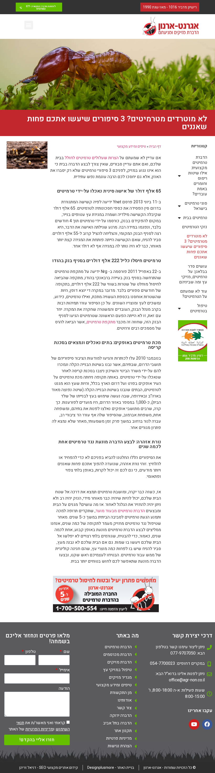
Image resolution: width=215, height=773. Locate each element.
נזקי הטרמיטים (194, 227)
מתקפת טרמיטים (101, 322)
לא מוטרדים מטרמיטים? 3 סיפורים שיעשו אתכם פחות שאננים (194, 246)
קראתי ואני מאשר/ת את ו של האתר (39, 726)
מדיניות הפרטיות (39, 729)
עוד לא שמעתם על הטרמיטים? (193, 294)
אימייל (64, 670)
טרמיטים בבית (195, 218)
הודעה (64, 689)
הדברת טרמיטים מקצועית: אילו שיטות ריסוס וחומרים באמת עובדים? (197, 175)
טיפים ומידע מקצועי (131, 146)
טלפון (30, 652)
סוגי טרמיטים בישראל (196, 206)
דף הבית (155, 146)
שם (66, 652)
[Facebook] (207, 724)
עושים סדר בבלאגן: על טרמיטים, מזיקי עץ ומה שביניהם (193, 274)
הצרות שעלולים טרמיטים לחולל (92, 158)
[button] (28, 25)
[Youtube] (194, 724)
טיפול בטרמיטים (198, 308)
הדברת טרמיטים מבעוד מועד (120, 511)
